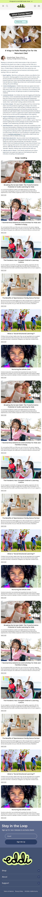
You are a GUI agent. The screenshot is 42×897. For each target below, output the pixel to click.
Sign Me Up (21, 842)
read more (3, 195)
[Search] (7, 6)
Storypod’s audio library (14, 134)
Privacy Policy (19, 891)
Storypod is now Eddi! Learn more (20, 1)
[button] (3, 6)
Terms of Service (9, 891)
